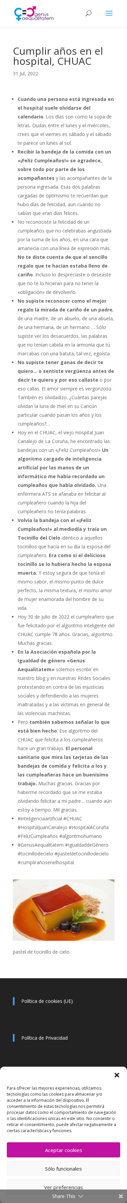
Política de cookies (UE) (47, 1001)
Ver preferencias (63, 1187)
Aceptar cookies (63, 1150)
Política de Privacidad (44, 1038)
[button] (116, 1075)
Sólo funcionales (63, 1168)
